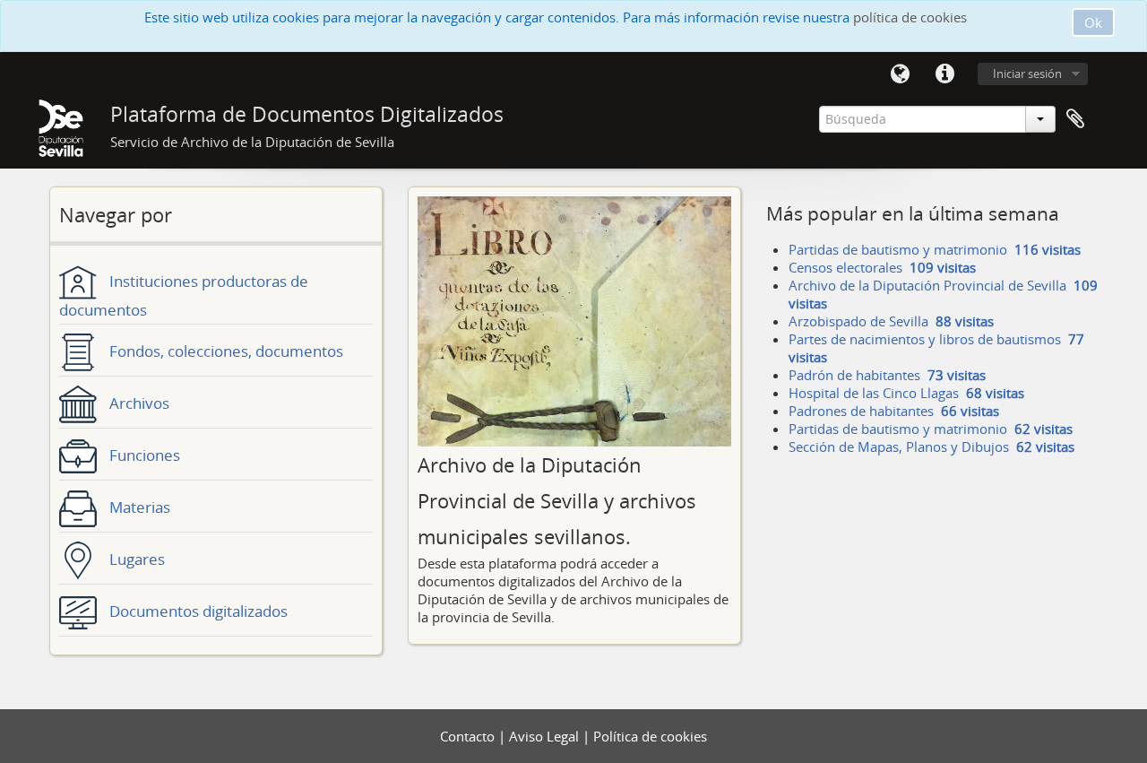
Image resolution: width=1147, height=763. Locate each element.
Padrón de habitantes (887, 375)
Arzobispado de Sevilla (891, 321)
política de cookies (910, 17)
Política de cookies (650, 736)
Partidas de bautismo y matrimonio (935, 249)
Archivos (137, 403)
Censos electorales (882, 267)
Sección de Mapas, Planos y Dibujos (931, 446)
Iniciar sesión (1027, 73)
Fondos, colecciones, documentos (224, 351)
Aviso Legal (545, 736)
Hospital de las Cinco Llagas (906, 393)
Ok (1093, 22)
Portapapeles (1075, 119)
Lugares (135, 559)
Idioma (899, 74)
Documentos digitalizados (197, 611)
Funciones (143, 455)
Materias (138, 507)
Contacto (469, 736)
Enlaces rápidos (944, 74)
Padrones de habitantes (894, 411)
